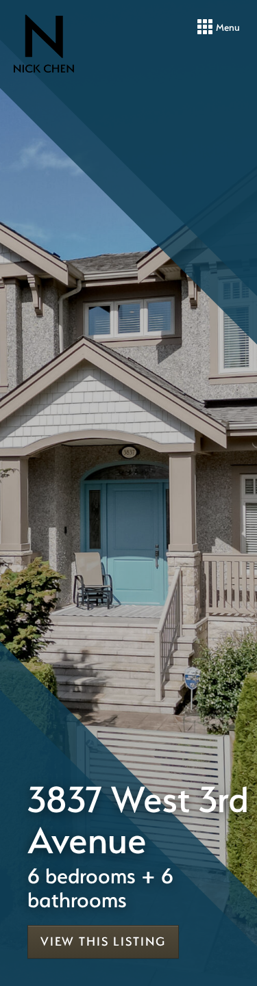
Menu (227, 27)
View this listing (103, 941)
